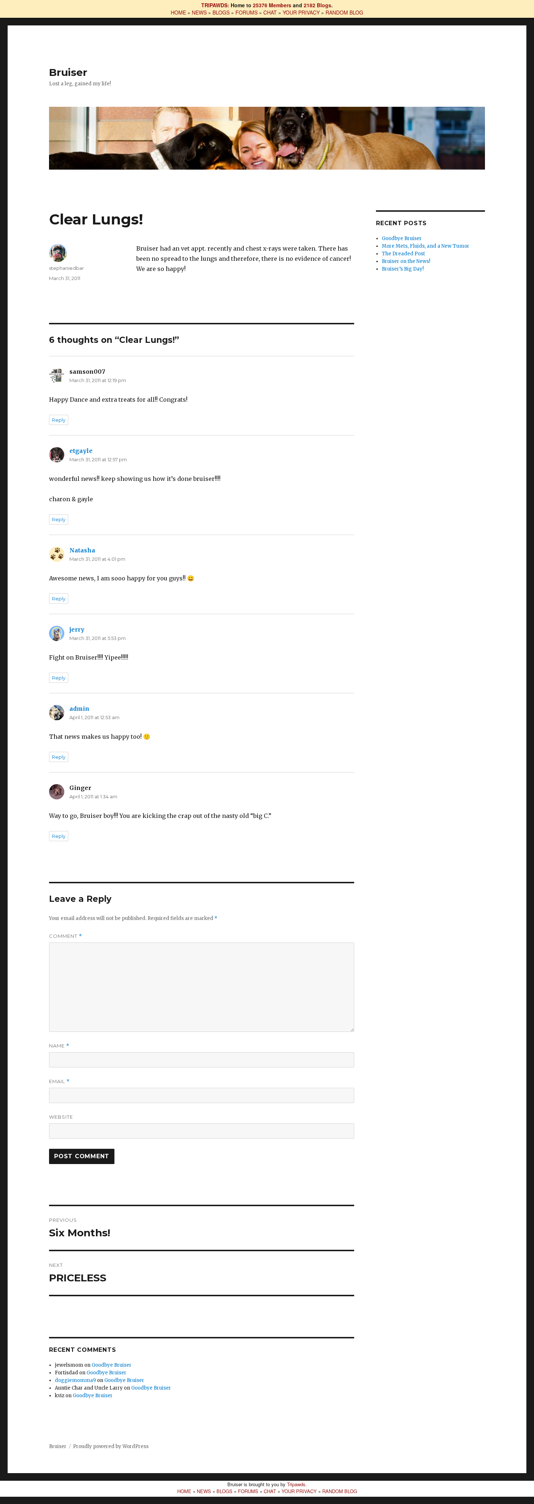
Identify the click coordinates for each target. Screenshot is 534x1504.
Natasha (82, 550)
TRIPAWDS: (215, 5)
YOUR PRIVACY (301, 12)
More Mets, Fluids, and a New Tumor (425, 246)
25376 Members (272, 5)
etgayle (81, 450)
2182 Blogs (317, 5)
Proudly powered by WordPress (111, 1446)
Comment (65, 936)
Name (59, 1046)
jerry (76, 629)
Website (61, 1117)
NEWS (199, 12)
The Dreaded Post (403, 254)
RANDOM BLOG (344, 12)
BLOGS (221, 12)
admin (79, 708)
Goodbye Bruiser (112, 1365)
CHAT (270, 12)
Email (59, 1081)
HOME (178, 12)
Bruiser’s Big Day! (403, 269)
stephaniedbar (66, 268)
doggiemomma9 (75, 1380)
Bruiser (68, 72)
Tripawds (296, 1484)
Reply (58, 420)
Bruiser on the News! (406, 261)
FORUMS (246, 12)
